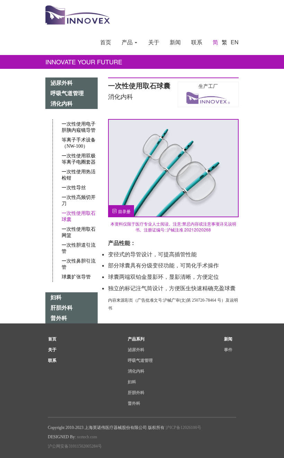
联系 (196, 42)
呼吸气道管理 (67, 93)
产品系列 (136, 339)
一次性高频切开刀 (79, 200)
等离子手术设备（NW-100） (79, 143)
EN (235, 42)
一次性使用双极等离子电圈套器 (79, 159)
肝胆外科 (62, 308)
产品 (128, 42)
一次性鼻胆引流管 (79, 264)
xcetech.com (87, 436)
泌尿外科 (62, 83)
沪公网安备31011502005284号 (75, 446)
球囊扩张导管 (76, 277)
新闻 (175, 42)
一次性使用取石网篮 (79, 232)
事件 (228, 349)
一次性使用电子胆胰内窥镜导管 (79, 127)
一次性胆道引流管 (79, 248)
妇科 (56, 297)
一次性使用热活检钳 (79, 175)
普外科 (59, 318)
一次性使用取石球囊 (79, 216)
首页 (105, 42)
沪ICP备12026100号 (183, 427)
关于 (153, 42)
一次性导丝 (74, 187)
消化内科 (62, 104)
